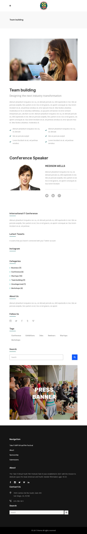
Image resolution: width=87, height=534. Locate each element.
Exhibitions (30, 336)
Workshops (15, 288)
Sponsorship (14, 455)
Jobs (41, 336)
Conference (16, 272)
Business (15, 268)
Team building (16, 280)
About (12, 450)
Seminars (51, 336)
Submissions (14, 460)
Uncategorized (17, 284)
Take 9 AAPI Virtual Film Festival (21, 445)
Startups (15, 276)
